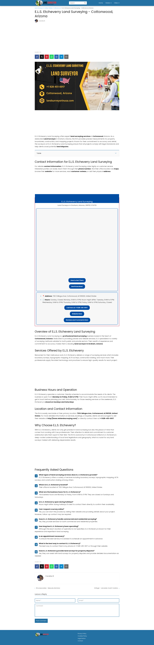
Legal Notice (81, 638)
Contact (80, 641)
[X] (42, 57)
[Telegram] (61, 57)
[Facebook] (37, 57)
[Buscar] (85, 2)
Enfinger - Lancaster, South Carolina (106, 588)
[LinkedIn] (56, 57)
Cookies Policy (82, 636)
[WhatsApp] (51, 57)
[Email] (66, 57)
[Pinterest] (47, 57)
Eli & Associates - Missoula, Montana (48, 588)
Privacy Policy (82, 633)
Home (101, 3)
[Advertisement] (77, 36)
